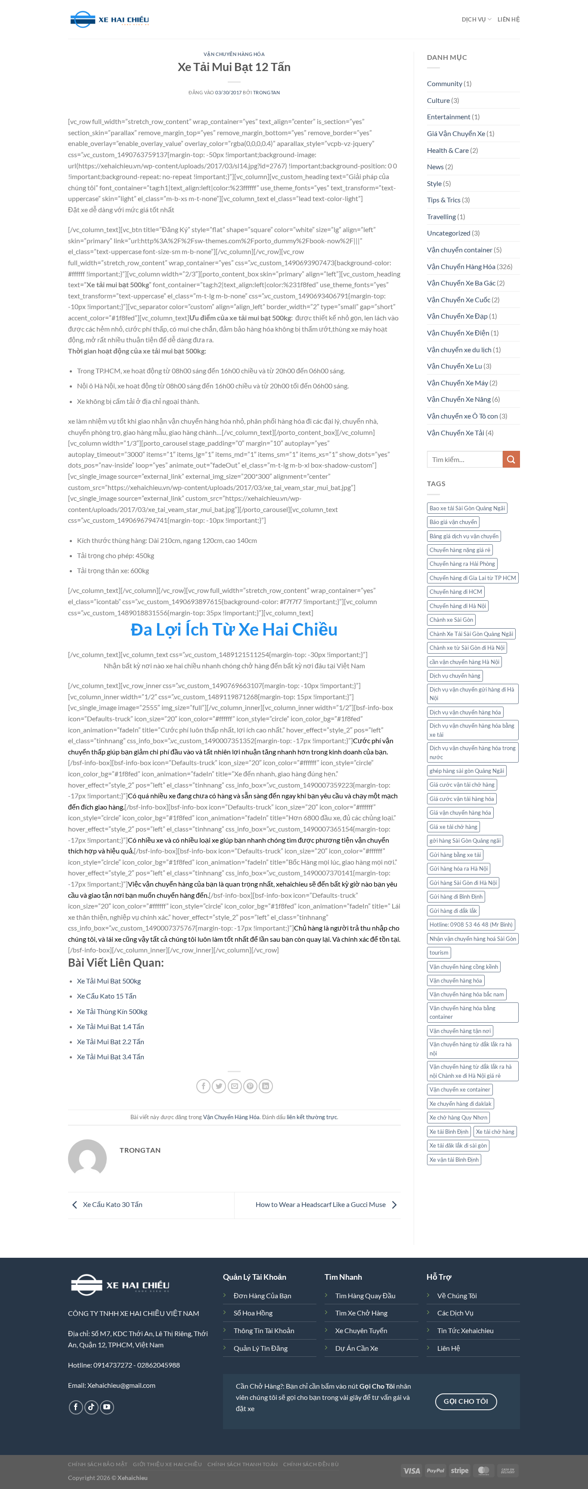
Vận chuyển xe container (460, 1089)
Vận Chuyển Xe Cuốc (458, 299)
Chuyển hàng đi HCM (456, 591)
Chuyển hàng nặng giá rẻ (460, 549)
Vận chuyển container (459, 249)
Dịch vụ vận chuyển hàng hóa (465, 712)
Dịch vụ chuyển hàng (455, 675)
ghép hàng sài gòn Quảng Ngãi (467, 770)
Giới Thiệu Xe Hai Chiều (167, 1464)
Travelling (441, 216)
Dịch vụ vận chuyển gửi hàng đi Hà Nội (472, 693)
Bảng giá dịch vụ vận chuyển (464, 536)
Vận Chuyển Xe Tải (455, 432)
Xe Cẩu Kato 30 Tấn (112, 1205)
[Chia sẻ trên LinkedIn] (266, 1086)
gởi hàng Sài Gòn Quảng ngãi (465, 840)
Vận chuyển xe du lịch (459, 349)
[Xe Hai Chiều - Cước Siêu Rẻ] (111, 19)
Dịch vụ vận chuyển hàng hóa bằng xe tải (472, 730)
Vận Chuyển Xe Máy (457, 382)
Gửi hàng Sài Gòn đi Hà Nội (463, 882)
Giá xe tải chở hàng (453, 826)
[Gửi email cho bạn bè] (235, 1086)
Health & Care (448, 150)
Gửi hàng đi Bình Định (456, 896)
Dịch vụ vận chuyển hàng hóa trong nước (473, 752)
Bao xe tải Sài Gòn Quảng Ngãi (467, 508)
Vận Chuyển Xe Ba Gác (461, 283)
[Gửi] (511, 459)
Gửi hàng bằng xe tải (455, 854)
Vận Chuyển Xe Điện (458, 333)
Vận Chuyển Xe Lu (454, 366)
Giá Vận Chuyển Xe (456, 133)
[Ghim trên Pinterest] (250, 1086)
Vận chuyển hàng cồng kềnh (464, 966)
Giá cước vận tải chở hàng (462, 784)
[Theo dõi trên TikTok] (91, 1407)
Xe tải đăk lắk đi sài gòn (458, 1145)
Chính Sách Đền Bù (311, 1464)
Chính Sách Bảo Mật (98, 1464)
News (435, 166)
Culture (438, 100)
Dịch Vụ (474, 19)
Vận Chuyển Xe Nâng (459, 399)
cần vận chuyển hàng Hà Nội (464, 661)
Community (444, 83)
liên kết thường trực (312, 1117)
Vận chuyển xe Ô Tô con (462, 416)
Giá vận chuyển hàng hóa (460, 812)
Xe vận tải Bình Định (454, 1159)
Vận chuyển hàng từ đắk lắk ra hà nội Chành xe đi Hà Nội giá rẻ (471, 1071)
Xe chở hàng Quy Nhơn (458, 1117)
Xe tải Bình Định (449, 1131)
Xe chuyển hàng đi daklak (461, 1103)
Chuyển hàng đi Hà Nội (458, 605)
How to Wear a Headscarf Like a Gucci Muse (321, 1205)
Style (434, 183)
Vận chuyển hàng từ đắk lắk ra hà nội (471, 1048)
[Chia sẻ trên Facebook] (203, 1086)
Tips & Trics (444, 199)
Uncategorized (448, 233)
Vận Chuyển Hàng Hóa (234, 54)
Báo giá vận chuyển (453, 521)
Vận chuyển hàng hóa (456, 980)
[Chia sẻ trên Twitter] (219, 1086)
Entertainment (448, 116)
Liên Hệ (509, 19)
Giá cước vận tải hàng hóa (462, 798)
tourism (439, 952)
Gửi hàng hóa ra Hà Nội (459, 868)
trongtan (266, 92)
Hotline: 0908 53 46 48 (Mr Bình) (471, 924)
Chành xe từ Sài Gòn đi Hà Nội (467, 647)
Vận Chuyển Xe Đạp (457, 316)
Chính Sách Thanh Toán (242, 1464)
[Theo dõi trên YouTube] (107, 1407)
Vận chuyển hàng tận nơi (460, 1030)
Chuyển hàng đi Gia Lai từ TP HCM (473, 577)
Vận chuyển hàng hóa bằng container (462, 1012)
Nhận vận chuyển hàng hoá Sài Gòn (473, 938)
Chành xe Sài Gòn (451, 619)
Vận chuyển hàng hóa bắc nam (467, 994)
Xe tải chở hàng (495, 1131)
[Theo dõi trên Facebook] (76, 1407)
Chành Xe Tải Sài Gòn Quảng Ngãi (471, 633)
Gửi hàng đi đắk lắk (453, 910)
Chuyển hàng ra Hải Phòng (462, 563)
